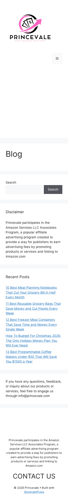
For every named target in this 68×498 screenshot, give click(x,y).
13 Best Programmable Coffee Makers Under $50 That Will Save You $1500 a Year (31, 356)
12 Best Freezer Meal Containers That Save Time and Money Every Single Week (31, 324)
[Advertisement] (34, 104)
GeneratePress (34, 492)
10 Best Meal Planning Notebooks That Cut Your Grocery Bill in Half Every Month (31, 292)
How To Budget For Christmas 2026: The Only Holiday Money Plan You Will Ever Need (33, 340)
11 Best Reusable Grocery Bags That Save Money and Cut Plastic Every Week (33, 308)
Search (11, 182)
